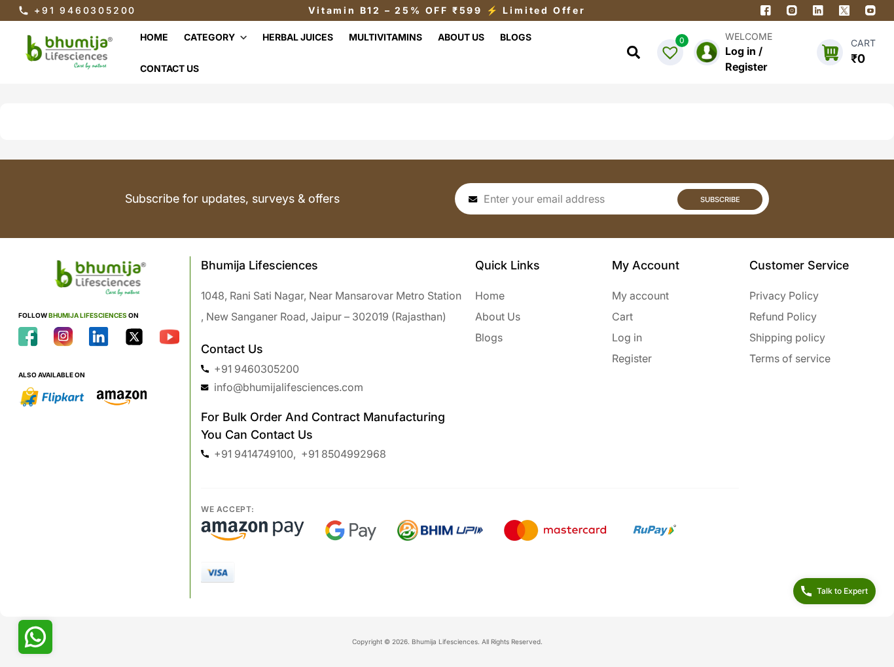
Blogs (489, 337)
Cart (622, 316)
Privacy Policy (784, 295)
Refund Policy (783, 316)
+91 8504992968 (343, 453)
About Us (497, 316)
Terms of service (790, 358)
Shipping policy (787, 337)
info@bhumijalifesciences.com (288, 387)
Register (632, 358)
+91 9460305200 (85, 10)
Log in (627, 337)
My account (640, 295)
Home (490, 295)
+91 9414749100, (255, 453)
